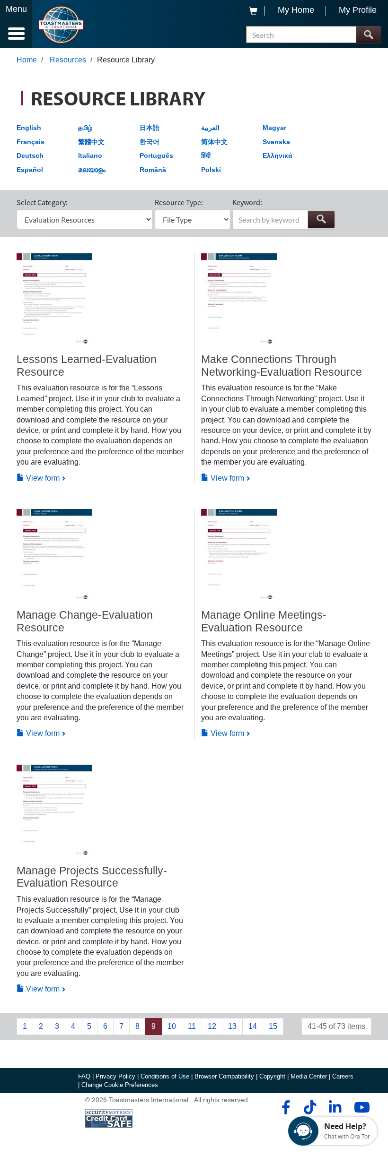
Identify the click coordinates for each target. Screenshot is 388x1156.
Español (30, 169)
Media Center (309, 1076)
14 (252, 1026)
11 (192, 1026)
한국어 (149, 142)
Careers (342, 1076)
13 (232, 1026)
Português (156, 155)
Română (153, 169)
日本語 (149, 127)
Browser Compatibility (224, 1076)
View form (42, 478)
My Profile (358, 10)
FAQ (84, 1076)
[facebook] (284, 1107)
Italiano (90, 155)
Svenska (276, 142)
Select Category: (42, 202)
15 (273, 1026)
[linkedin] (334, 1107)
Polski (211, 169)
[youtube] (359, 1107)
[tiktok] (309, 1107)
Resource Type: (179, 202)
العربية (210, 127)
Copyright (272, 1076)
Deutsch (30, 155)
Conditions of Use (165, 1076)
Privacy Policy (115, 1076)
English (29, 127)
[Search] (368, 34)
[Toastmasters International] (61, 25)
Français (30, 142)
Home (27, 60)
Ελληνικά (277, 155)
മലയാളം (92, 169)
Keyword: (247, 202)
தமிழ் (85, 127)
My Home (296, 10)
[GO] (321, 219)
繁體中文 (91, 142)
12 (212, 1026)
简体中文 (214, 142)
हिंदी (206, 155)
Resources (68, 60)
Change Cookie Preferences (119, 1084)
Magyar (274, 127)
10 (172, 1026)
